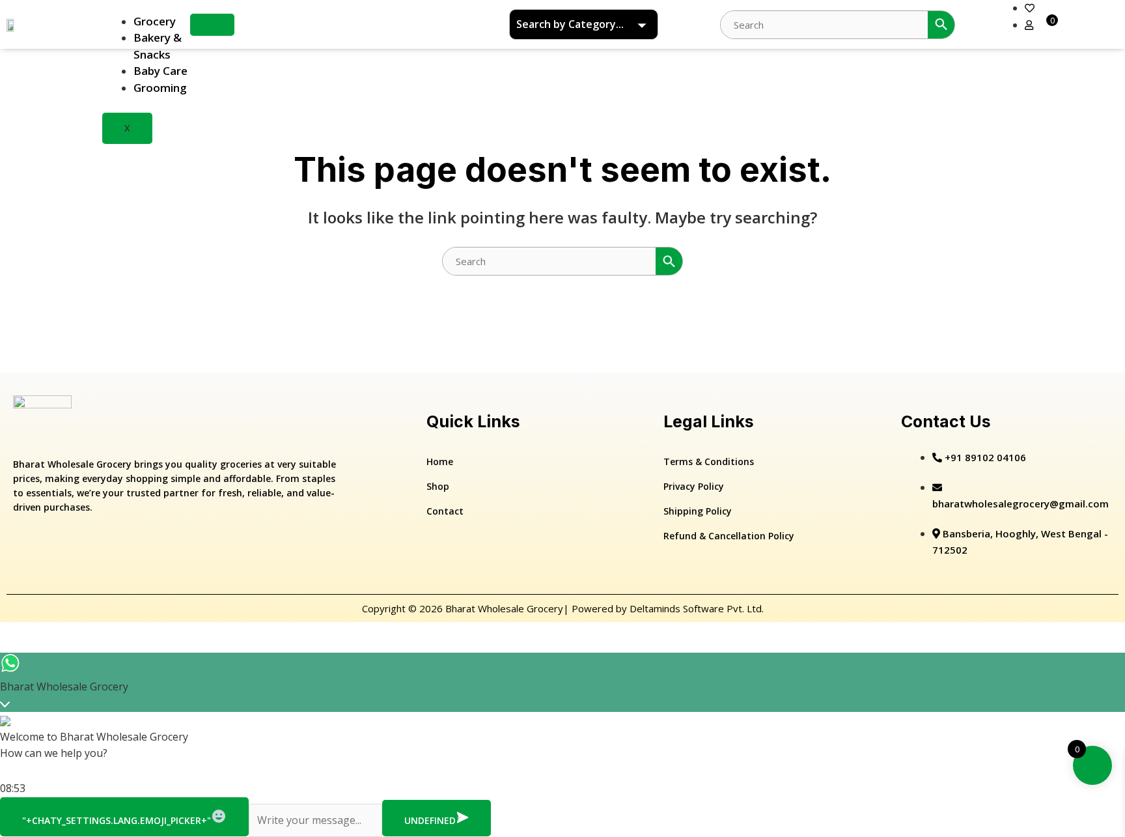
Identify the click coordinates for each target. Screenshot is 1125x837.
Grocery (154, 21)
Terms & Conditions (708, 461)
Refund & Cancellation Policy (728, 536)
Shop (437, 486)
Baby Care (160, 70)
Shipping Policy (697, 511)
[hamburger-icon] (212, 25)
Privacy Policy (693, 486)
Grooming (160, 87)
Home (439, 461)
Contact (445, 511)
